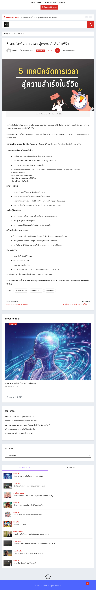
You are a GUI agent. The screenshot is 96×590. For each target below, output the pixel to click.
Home (33, 2)
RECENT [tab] (72, 467)
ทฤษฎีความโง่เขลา (20, 524)
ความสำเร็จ (15, 34)
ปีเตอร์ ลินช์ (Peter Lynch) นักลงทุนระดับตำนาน (31, 534)
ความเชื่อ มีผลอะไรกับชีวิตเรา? (24, 563)
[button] (86, 16)
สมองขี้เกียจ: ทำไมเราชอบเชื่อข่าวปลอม (19, 433)
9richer (14, 51)
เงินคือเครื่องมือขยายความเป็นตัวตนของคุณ (21, 421)
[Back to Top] (87, 583)
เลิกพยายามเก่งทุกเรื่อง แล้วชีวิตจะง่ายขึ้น (20, 429)
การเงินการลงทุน (18, 493)
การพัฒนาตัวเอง (36, 290)
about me (62, 2)
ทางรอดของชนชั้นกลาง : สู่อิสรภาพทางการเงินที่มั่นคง (39, 17)
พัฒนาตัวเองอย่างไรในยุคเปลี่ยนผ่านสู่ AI (20, 383)
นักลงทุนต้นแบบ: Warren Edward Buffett (28, 553)
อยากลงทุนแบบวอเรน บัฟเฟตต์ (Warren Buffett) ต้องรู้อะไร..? (27, 425)
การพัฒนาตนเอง (21, 290)
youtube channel (50, 2)
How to (13, 324)
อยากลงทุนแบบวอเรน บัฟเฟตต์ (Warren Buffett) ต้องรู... (33, 495)
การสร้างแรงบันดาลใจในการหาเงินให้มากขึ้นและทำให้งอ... (34, 544)
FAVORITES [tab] (26, 467)
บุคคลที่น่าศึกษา (18, 531)
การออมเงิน (16, 483)
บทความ (39, 2)
